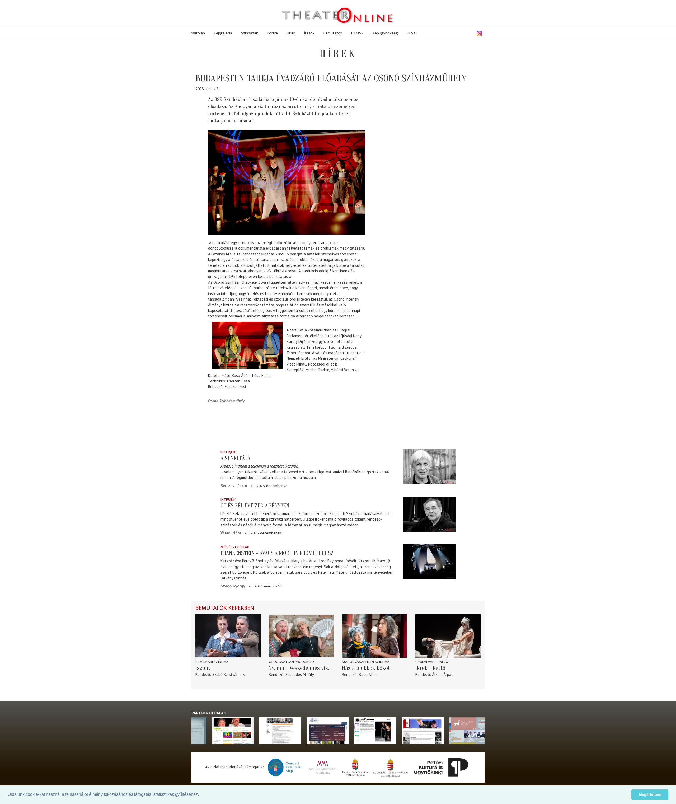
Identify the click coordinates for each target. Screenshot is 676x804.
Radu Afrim (368, 674)
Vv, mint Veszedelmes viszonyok (301, 668)
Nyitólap (198, 33)
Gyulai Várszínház (432, 662)
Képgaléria (223, 33)
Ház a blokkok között (367, 668)
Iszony (203, 668)
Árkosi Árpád (442, 674)
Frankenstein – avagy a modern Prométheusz (277, 553)
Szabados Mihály (299, 674)
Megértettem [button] (650, 794)
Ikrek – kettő (430, 668)
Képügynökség (385, 33)
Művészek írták (234, 547)
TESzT (412, 33)
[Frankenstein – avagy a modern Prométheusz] (429, 561)
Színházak (249, 33)
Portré (272, 33)
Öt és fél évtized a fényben (254, 505)
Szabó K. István (225, 674)
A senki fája (235, 458)
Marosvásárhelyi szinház (365, 662)
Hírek (291, 33)
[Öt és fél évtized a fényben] (429, 514)
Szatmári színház (211, 662)
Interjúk (228, 452)
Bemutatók (332, 33)
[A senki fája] (429, 466)
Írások (309, 33)
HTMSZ (357, 33)
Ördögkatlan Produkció (291, 662)
